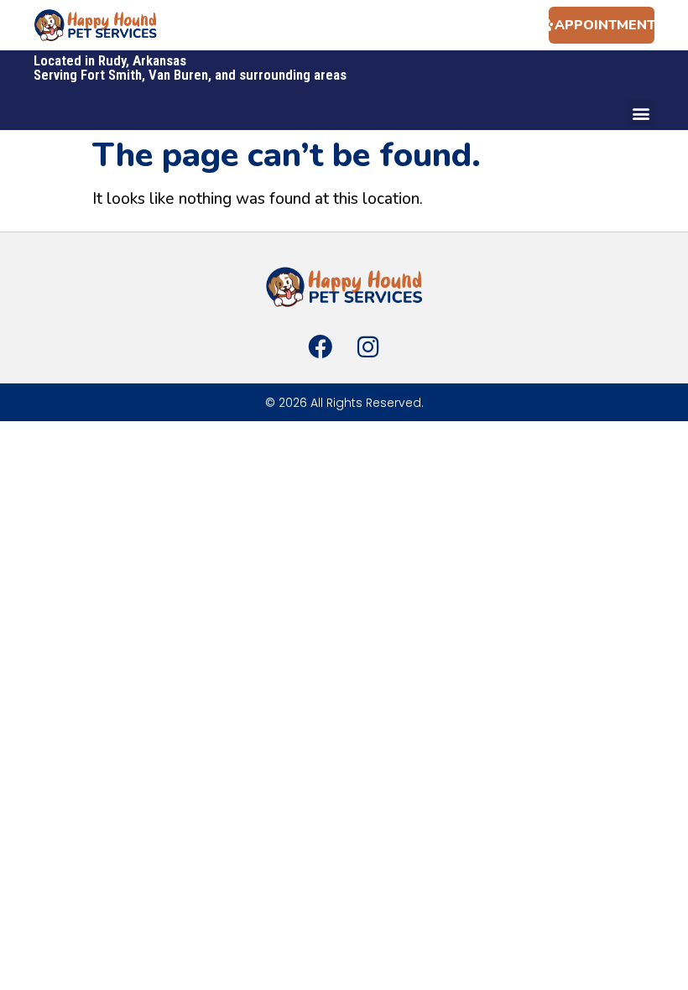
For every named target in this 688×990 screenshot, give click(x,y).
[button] (640, 113)
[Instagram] (367, 346)
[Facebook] (320, 346)
